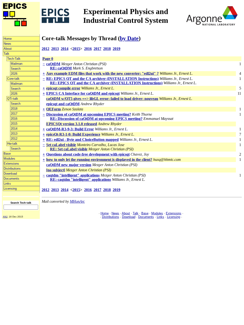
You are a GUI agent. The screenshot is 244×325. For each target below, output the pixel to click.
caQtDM (53, 64)
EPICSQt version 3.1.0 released (71, 124)
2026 (14, 73)
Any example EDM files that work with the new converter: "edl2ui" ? (102, 73)
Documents (11, 178)
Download (10, 173)
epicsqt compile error (63, 88)
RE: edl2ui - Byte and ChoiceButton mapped (82, 140)
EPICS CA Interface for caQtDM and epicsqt (83, 93)
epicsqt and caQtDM (63, 104)
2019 (116, 49)
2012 (14, 138)
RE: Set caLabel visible (68, 149)
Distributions (12, 168)
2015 (14, 123)
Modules (9, 158)
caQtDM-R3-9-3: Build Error (70, 129)
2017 (14, 113)
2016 (14, 118)
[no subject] (55, 170)
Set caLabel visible (61, 145)
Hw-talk (12, 143)
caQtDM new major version (68, 165)
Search (15, 68)
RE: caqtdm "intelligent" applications (80, 179)
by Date (129, 38)
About (8, 48)
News (7, 43)
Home (8, 38)
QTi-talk (12, 98)
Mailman (16, 63)
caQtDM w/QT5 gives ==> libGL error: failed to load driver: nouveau (102, 99)
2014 (14, 128)
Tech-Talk (13, 58)
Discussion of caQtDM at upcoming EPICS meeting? (88, 114)
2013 (14, 133)
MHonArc (77, 201)
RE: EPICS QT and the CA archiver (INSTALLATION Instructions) (102, 79)
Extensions (11, 163)
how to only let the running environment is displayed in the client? (99, 160)
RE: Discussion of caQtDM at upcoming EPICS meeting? (96, 119)
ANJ (5, 216)
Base (7, 153)
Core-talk (13, 78)
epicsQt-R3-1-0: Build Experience (73, 134)
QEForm (53, 109)
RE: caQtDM (61, 68)
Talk (6, 53)
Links (7, 183)
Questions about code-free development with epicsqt (88, 154)
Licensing (10, 188)
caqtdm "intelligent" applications (73, 175)
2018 (14, 108)
